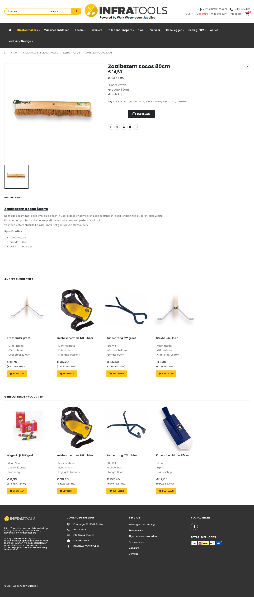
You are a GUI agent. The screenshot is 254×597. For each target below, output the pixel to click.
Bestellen (143, 114)
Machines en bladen (56, 30)
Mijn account (219, 14)
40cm (126, 101)
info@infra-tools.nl (216, 9)
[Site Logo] (127, 11)
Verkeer (155, 30)
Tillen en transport (120, 30)
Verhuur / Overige (20, 41)
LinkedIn (123, 127)
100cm (118, 101)
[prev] (242, 66)
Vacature (202, 14)
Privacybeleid (136, 542)
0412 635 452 (242, 9)
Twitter (117, 127)
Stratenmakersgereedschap (160, 101)
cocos (141, 101)
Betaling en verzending (142, 524)
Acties (214, 30)
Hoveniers (96, 30)
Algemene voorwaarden (143, 536)
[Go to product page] (27, 310)
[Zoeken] (76, 11)
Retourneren (136, 530)
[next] (247, 66)
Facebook (111, 127)
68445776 (84, 540)
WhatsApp (136, 127)
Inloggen (235, 14)
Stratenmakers (27, 30)
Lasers (79, 30)
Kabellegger (174, 30)
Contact (133, 553)
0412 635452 (80, 529)
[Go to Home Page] (5, 53)
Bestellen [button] (18, 373)
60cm (133, 101)
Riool (141, 30)
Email (130, 127)
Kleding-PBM (196, 30)
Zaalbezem (182, 101)
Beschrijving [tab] (13, 197)
